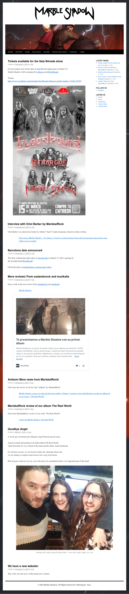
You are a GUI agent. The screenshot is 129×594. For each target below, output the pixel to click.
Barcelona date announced (25, 250)
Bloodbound (53, 72)
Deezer (100, 99)
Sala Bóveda (43, 258)
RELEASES (36, 52)
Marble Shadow (25, 290)
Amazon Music (102, 104)
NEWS (10, 52)
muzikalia (55, 284)
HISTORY (19, 52)
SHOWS (46, 52)
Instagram (101, 90)
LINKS (82, 52)
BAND (27, 52)
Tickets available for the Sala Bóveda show (35, 61)
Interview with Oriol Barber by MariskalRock (36, 224)
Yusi (31, 64)
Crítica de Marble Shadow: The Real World (36, 419)
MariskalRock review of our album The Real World (39, 406)
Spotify (100, 97)
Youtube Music (102, 106)
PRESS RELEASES (59, 52)
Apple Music (102, 102)
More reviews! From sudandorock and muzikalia (38, 276)
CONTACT (73, 52)
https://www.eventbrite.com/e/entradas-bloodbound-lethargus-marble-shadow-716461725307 (45, 81)
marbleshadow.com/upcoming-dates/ (37, 267)
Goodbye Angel (18, 429)
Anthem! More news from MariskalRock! (33, 379)
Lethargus (40, 72)
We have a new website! (23, 566)
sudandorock (42, 284)
